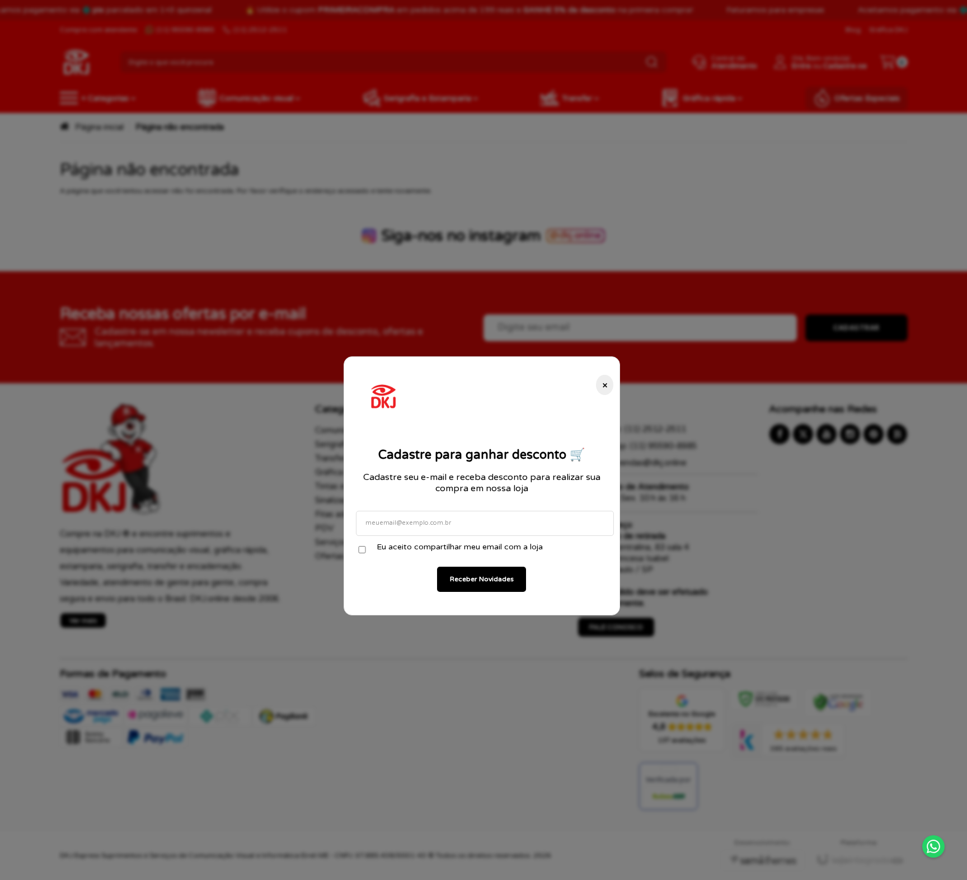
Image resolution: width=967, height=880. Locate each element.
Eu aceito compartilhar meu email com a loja (460, 547)
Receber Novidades (482, 579)
